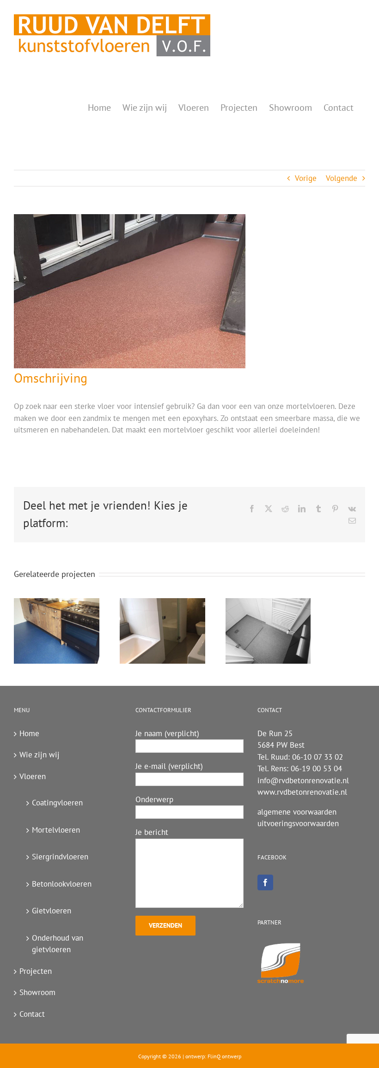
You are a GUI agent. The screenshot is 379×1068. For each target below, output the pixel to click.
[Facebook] (265, 882)
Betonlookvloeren (62, 884)
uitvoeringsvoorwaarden (298, 823)
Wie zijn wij (39, 755)
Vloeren (32, 776)
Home (29, 733)
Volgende (341, 178)
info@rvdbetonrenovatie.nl (303, 780)
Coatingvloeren (57, 803)
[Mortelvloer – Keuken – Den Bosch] (56, 631)
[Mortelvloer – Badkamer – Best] (162, 631)
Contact (32, 1014)
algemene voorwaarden (296, 812)
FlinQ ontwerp (224, 1056)
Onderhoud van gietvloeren (57, 944)
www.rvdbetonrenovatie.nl (302, 792)
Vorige (306, 178)
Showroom (37, 992)
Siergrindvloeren (60, 857)
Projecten (35, 971)
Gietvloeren (51, 911)
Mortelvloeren (56, 830)
